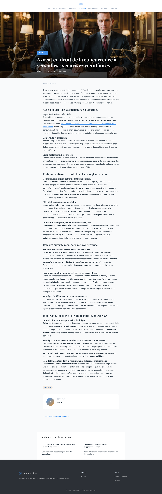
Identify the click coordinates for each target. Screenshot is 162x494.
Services (114, 8)
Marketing (104, 8)
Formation (72, 8)
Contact (117, 480)
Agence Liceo (30, 473)
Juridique (82, 8)
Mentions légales (121, 476)
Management (93, 8)
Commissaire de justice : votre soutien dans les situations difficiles (58, 445)
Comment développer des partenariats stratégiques (57, 453)
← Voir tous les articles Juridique (56, 416)
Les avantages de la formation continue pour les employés (101, 453)
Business (62, 8)
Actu (55, 8)
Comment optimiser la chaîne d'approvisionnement (95, 445)
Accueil (47, 8)
